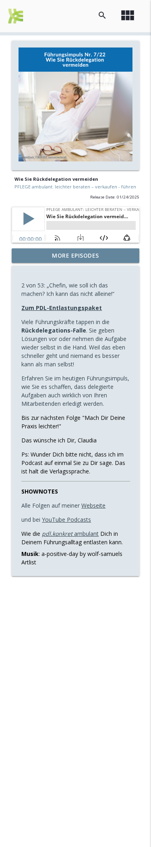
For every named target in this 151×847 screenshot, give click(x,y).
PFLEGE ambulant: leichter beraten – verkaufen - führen (75, 187)
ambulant (70, 533)
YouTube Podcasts (66, 519)
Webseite (93, 505)
